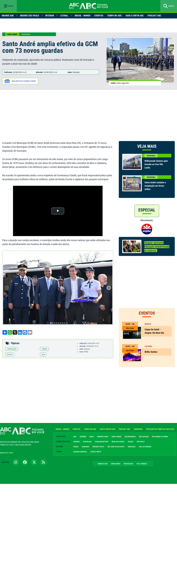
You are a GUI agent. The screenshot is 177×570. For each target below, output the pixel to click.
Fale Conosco (142, 464)
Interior (49, 15)
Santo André (12, 34)
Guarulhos (87, 442)
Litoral (64, 15)
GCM (43, 355)
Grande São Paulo (29, 15)
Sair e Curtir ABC (135, 15)
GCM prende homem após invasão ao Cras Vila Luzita (156, 164)
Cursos (44, 349)
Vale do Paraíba (145, 447)
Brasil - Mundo (83, 15)
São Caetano (144, 437)
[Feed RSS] (43, 462)
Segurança (26, 34)
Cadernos (138, 429)
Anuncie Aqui (103, 464)
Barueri (76, 442)
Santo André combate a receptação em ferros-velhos (155, 186)
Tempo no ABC (114, 15)
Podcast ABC (154, 15)
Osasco (130, 442)
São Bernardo (130, 437)
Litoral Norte (95, 452)
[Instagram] (15, 462)
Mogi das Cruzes (118, 442)
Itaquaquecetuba (101, 442)
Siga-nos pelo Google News (24, 81)
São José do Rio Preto (115, 447)
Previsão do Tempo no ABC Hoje (160, 429)
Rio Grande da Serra (160, 437)
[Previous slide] (6, 288)
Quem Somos (115, 464)
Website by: (6, 453)
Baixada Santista (80, 452)
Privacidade (128, 464)
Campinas (85, 447)
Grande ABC (8, 15)
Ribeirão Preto (98, 447)
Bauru (75, 447)
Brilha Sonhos (151, 352)
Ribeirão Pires (102, 437)
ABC (74, 437)
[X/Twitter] (34, 462)
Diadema (83, 437)
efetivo (9, 355)
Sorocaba (131, 447)
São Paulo (141, 442)
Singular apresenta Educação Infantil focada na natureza (156, 246)
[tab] (51, 323)
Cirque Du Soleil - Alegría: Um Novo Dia (154, 331)
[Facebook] (25, 462)
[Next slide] (108, 288)
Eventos (98, 15)
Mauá (92, 437)
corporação (12, 349)
